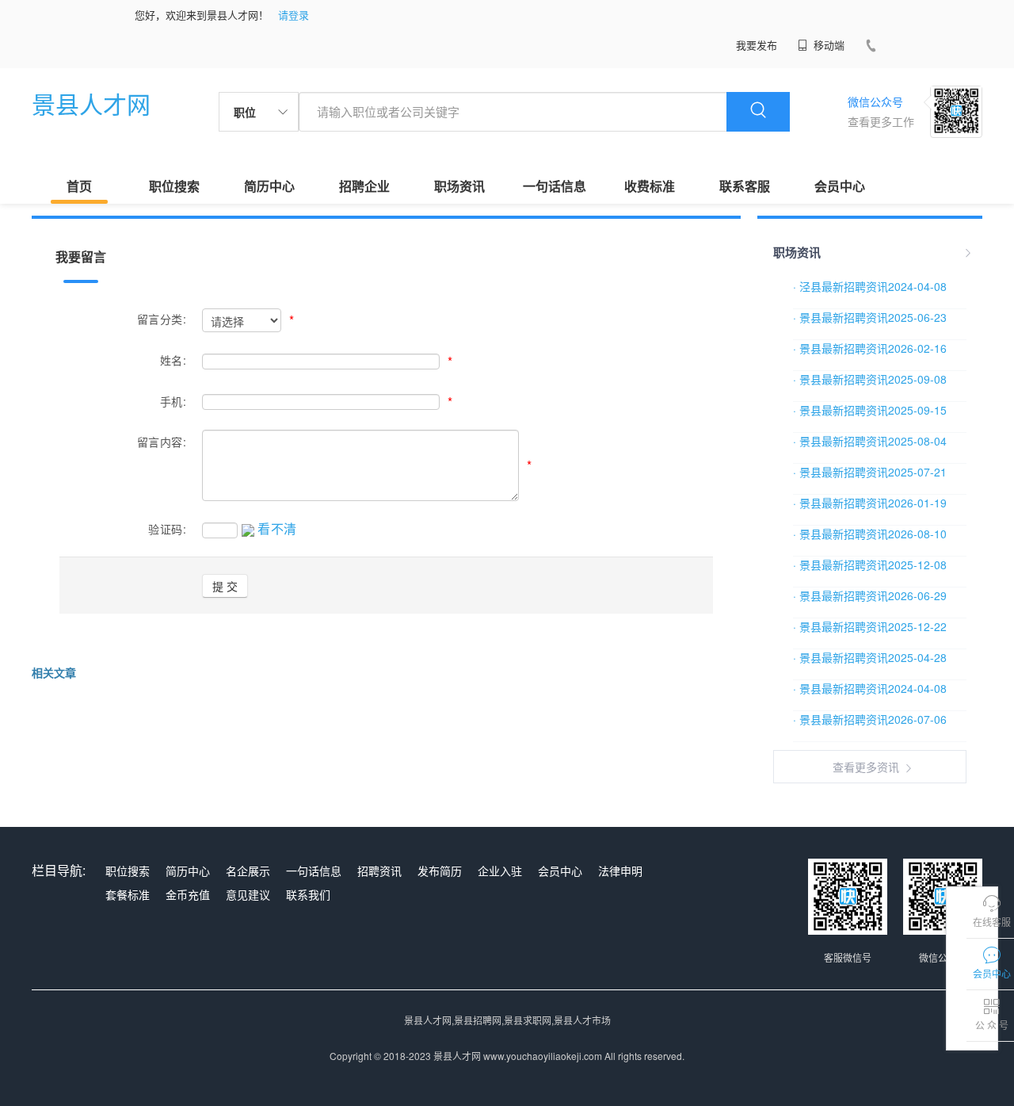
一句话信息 (554, 186)
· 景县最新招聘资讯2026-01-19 (870, 503)
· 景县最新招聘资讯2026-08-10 (870, 534)
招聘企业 (364, 186)
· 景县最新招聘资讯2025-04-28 (870, 657)
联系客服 (744, 186)
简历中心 (269, 186)
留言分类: (161, 319)
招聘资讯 (379, 870)
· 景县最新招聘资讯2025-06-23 (870, 317)
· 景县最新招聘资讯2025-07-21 (870, 472)
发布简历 (439, 870)
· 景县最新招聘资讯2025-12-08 (870, 564)
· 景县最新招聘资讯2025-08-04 (870, 441)
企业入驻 (500, 870)
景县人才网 (91, 103)
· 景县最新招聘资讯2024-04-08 (870, 688)
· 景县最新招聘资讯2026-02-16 (870, 348)
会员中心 (839, 186)
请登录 (293, 14)
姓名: (173, 360)
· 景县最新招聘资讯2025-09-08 (870, 379)
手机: (173, 401)
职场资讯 (459, 186)
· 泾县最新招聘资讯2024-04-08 (870, 286)
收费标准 (649, 186)
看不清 (277, 528)
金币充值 (188, 894)
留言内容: (161, 442)
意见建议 (248, 894)
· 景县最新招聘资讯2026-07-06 (870, 719)
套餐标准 (127, 894)
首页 (79, 186)
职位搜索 (174, 186)
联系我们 (308, 894)
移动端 (827, 44)
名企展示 (248, 870)
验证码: (167, 529)
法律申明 (620, 870)
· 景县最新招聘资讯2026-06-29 (870, 595)
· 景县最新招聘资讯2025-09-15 (870, 410)
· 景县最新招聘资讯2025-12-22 (870, 626)
